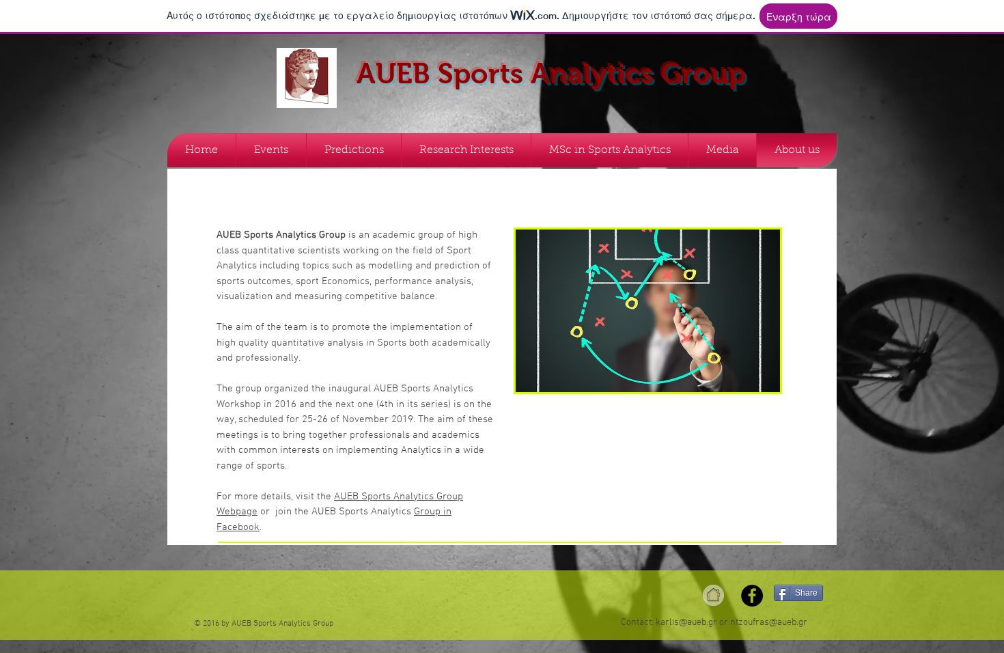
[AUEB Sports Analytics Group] (752, 596)
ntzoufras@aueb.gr (768, 622)
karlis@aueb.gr (686, 622)
